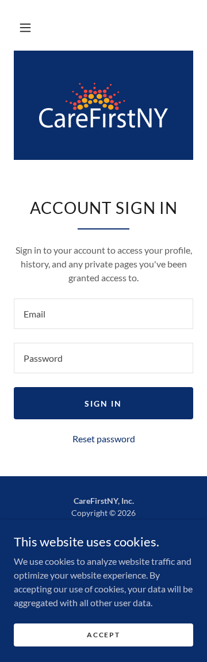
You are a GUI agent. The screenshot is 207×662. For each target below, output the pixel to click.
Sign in (103, 403)
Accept (103, 634)
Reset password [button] (103, 438)
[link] (103, 105)
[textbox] (103, 314)
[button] (25, 27)
